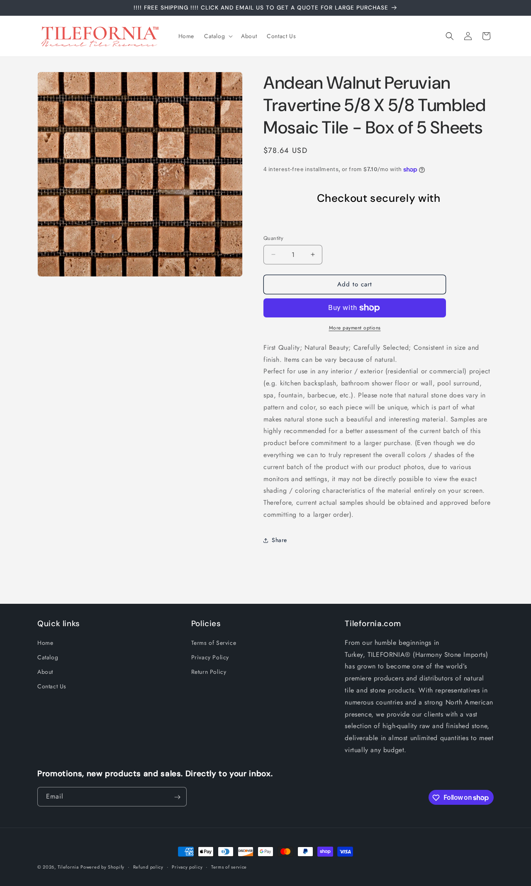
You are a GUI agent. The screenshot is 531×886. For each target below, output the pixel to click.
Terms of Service (213, 643)
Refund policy (148, 866)
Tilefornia (68, 867)
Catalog (47, 658)
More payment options (355, 328)
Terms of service (229, 866)
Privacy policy (187, 866)
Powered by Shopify (102, 867)
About (45, 672)
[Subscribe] (177, 797)
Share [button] (279, 540)
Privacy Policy (210, 658)
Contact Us (51, 687)
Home (45, 643)
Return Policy (209, 672)
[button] (217, 36)
